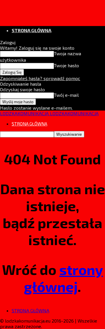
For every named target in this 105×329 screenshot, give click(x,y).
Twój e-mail (66, 95)
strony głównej (63, 278)
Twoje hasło (66, 65)
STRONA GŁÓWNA (31, 30)
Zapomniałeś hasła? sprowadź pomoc (40, 78)
